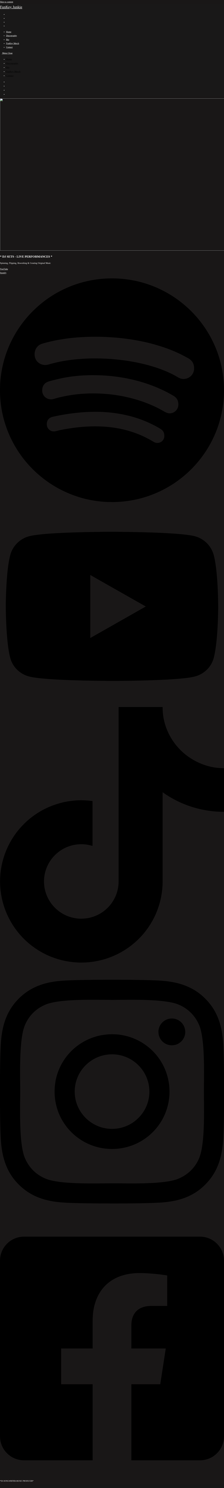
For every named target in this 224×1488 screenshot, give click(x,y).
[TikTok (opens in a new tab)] (7, 26)
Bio (7, 67)
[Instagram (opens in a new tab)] (7, 18)
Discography (12, 63)
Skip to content (6, 2)
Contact (9, 75)
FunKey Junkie (11, 7)
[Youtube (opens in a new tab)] (7, 22)
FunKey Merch (13, 71)
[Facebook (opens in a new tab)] (7, 14)
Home (9, 59)
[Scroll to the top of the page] (1, 1486)
